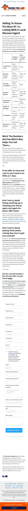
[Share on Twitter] (6, 476)
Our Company (20, 1)
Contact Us (20, 483)
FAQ (14, 486)
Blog (21, 488)
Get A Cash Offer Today (10, 1)
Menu (24, 16)
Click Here (14, 508)
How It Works (8, 486)
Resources (8, 488)
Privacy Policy (15, 488)
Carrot (23, 500)
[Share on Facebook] (3, 476)
